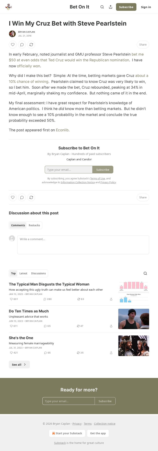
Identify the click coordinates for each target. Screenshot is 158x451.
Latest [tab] (23, 273)
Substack (60, 443)
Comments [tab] (18, 225)
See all (16, 364)
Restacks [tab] (34, 225)
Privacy (77, 423)
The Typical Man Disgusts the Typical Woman (49, 284)
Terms (88, 423)
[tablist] (25, 225)
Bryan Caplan (26, 32)
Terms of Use (97, 178)
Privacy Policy (108, 182)
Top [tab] (13, 273)
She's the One (21, 338)
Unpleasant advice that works (28, 316)
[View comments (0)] (22, 44)
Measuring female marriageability (31, 343)
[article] (79, 292)
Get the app (98, 433)
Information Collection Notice (78, 182)
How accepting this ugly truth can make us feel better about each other (56, 289)
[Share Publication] (110, 7)
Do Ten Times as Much (29, 311)
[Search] (102, 7)
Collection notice (104, 423)
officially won (28, 66)
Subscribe (126, 7)
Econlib (62, 130)
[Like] (13, 44)
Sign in (146, 7)
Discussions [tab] (38, 273)
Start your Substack (69, 433)
